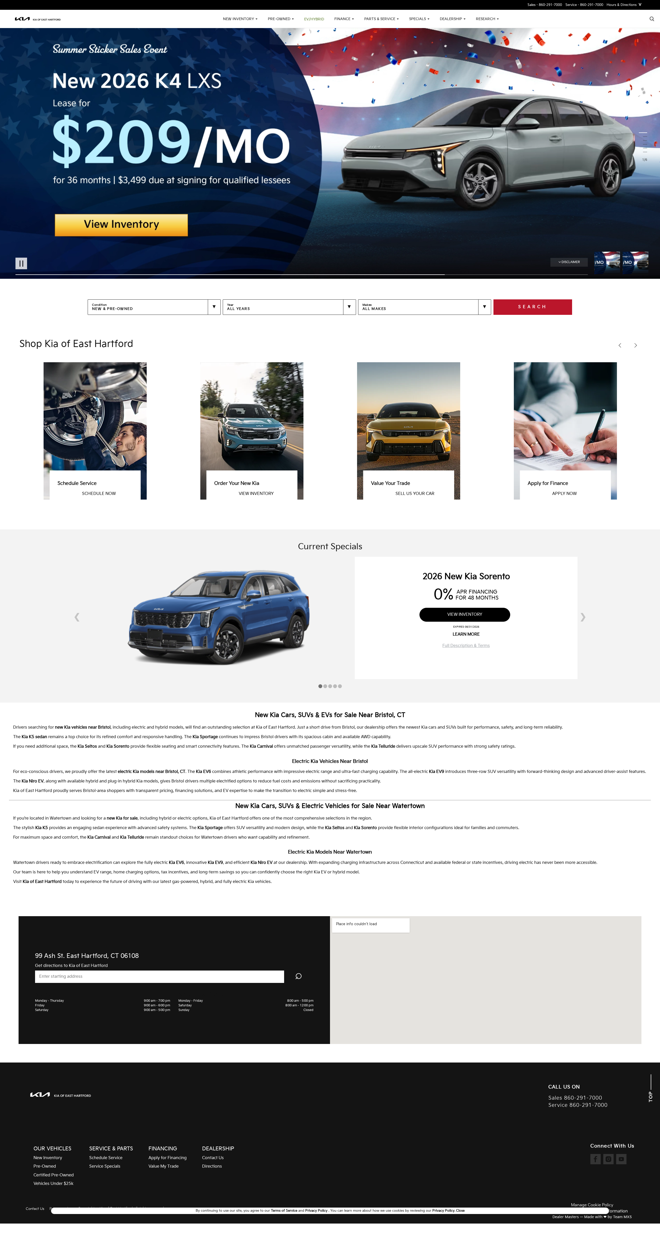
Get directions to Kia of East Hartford (71, 965)
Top (651, 1096)
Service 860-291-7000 (578, 1105)
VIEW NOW (418, 494)
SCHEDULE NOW (581, 494)
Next (635, 263)
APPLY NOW (263, 494)
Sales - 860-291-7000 (544, 5)
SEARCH (533, 307)
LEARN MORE (466, 634)
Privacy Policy (316, 1211)
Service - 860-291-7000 (584, 5)
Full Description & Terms (466, 646)
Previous (608, 263)
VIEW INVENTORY (464, 614)
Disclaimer (571, 262)
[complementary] (644, 1223)
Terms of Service (284, 1211)
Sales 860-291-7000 (575, 1098)
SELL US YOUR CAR (113, 494)
